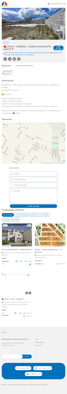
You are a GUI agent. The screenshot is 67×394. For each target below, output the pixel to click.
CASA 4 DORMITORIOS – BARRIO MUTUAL (17, 250)
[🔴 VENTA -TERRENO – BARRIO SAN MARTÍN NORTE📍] (33, 140)
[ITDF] (4, 4)
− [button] (4, 127)
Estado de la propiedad (10, 219)
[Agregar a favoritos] (5, 59)
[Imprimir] (14, 59)
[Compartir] (19, 59)
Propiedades (39, 342)
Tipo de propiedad (22, 215)
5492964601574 (56, 4)
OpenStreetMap (61, 163)
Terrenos (13, 42)
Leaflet (42, 163)
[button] (64, 4)
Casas (4, 258)
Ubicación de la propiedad (39, 215)
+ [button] (4, 125)
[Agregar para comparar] (10, 59)
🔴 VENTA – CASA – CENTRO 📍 (13, 299)
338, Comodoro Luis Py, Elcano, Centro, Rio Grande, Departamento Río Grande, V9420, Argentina (16, 304)
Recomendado (7, 215)
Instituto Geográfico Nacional (51, 163)
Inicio (37, 339)
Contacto (38, 345)
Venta (6, 42)
